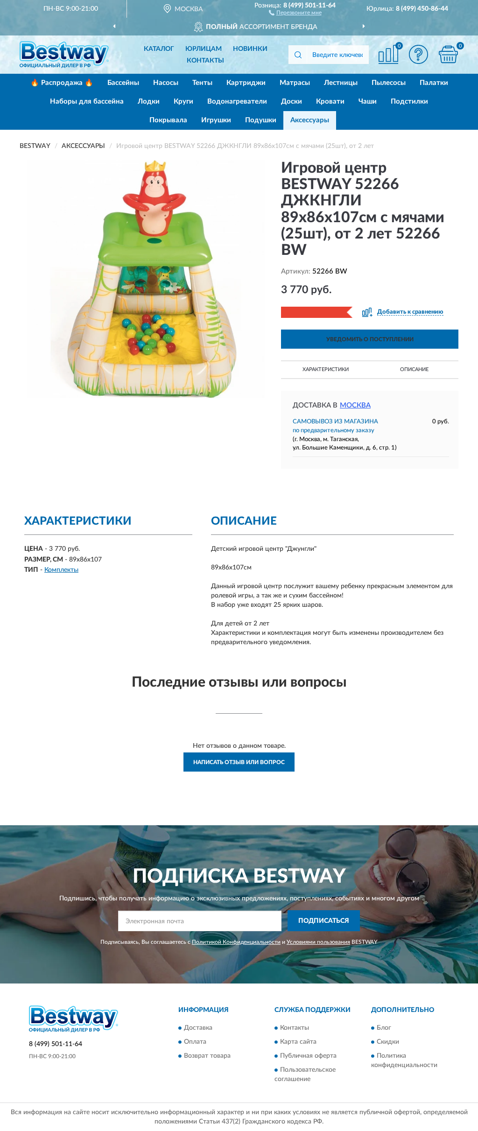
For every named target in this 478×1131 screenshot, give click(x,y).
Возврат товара (207, 1056)
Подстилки (409, 101)
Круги (183, 101)
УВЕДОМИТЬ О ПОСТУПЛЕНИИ (370, 339)
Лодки (149, 101)
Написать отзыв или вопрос (239, 762)
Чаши (367, 101)
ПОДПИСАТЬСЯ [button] (323, 921)
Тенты (202, 82)
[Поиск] (297, 54)
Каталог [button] (159, 49)
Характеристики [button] (325, 369)
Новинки (250, 49)
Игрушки (216, 120)
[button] (295, 12)
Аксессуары (309, 120)
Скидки (388, 1042)
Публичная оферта (308, 1056)
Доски (291, 101)
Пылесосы (389, 82)
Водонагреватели (237, 101)
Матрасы (295, 82)
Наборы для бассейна (87, 101)
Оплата (195, 1042)
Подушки (260, 120)
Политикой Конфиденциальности (236, 942)
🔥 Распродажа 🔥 (61, 82)
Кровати (330, 101)
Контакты (205, 60)
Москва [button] (355, 405)
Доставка (198, 1028)
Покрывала (168, 120)
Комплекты (61, 570)
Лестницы (341, 82)
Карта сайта (298, 1042)
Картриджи (246, 82)
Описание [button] (414, 369)
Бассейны (123, 82)
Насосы (165, 82)
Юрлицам (203, 49)
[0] (448, 54)
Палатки (434, 82)
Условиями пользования (318, 942)
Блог (384, 1028)
